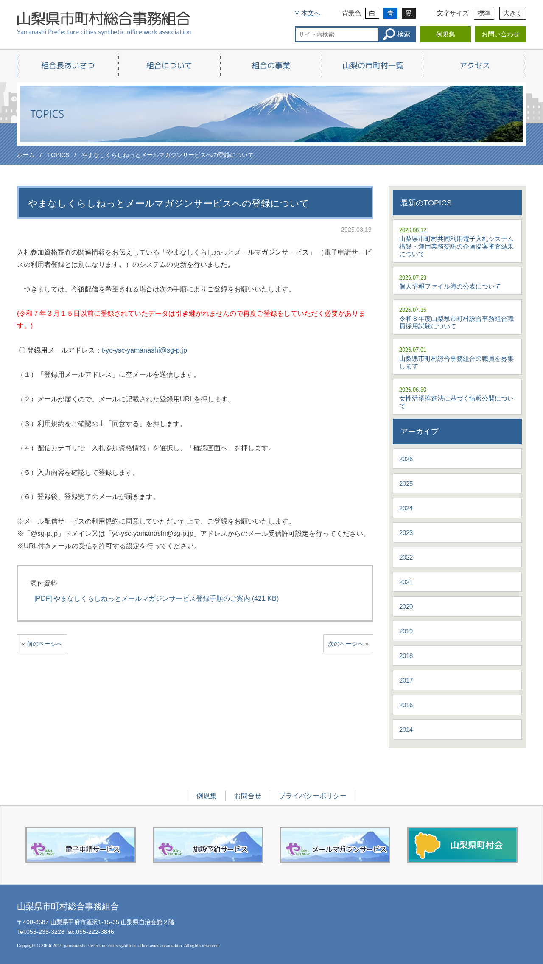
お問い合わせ (500, 34)
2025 (406, 483)
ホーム (26, 154)
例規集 (445, 34)
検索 (403, 34)
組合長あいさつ (68, 65)
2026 (406, 458)
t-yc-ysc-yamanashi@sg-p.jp (144, 350)
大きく (512, 13)
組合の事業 (271, 65)
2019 (406, 631)
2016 (406, 705)
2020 (406, 606)
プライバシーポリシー (313, 795)
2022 (406, 557)
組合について (169, 65)
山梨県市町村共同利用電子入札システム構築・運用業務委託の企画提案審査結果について (456, 246)
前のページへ (44, 643)
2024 (406, 508)
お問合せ (247, 795)
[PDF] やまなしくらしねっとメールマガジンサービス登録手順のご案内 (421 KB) (156, 598)
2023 (406, 532)
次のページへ (346, 643)
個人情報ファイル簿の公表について (450, 286)
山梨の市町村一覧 (372, 65)
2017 (406, 680)
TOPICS (58, 154)
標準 (484, 13)
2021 (406, 582)
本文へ (310, 13)
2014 (406, 729)
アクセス (474, 65)
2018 (406, 655)
